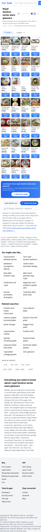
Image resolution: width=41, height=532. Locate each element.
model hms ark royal (10, 283)
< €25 (5, 365)
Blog (24, 498)
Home (4, 26)
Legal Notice (6, 470)
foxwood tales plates (29, 339)
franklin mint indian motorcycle (9, 311)
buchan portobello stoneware (8, 295)
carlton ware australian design (30, 264)
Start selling (26, 467)
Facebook (25, 495)
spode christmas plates (19, 246)
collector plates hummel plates (10, 318)
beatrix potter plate (19, 240)
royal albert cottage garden (10, 353)
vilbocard (11, 242)
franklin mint (28, 331)
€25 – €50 (14, 365)
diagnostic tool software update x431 (30, 285)
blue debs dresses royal (9, 274)
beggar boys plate (28, 325)
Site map (5, 498)
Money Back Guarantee (10, 473)
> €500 (30, 369)
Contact (25, 492)
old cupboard (28, 352)
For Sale (7, 3)
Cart (3, 482)
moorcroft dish (12, 237)
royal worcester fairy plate (10, 346)
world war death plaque (30, 346)
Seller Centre (27, 476)
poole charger (9, 324)
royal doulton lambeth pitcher (10, 258)
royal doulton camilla (9, 332)
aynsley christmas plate (10, 339)
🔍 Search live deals (29, 203)
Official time (6, 502)
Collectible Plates (11, 26)
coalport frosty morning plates (19, 244)
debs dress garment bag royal (28, 276)
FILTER (8, 33)
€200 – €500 (20, 369)
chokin (22, 237)
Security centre (7, 495)
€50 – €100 (25, 365)
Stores (4, 479)
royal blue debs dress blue (29, 293)
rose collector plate (28, 309)
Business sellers (28, 473)
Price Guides (6, 467)
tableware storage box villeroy (9, 266)
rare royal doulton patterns (30, 258)
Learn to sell (26, 470)
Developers (6, 492)
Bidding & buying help (10, 476)
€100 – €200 (7, 369)
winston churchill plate (30, 318)
